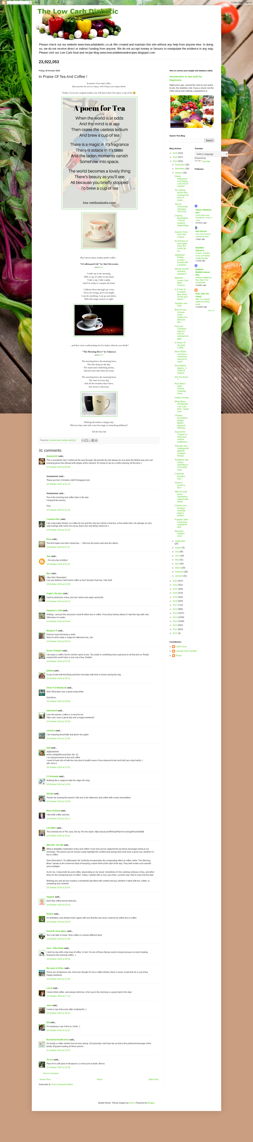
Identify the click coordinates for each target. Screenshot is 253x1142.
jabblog (50, 670)
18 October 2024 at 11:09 (58, 738)
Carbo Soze (181, 646)
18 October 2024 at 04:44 (58, 621)
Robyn (179, 655)
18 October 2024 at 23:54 (58, 922)
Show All (211, 310)
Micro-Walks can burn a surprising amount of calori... (181, 356)
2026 (175, 153)
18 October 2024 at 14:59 (58, 784)
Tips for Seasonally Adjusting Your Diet (181, 208)
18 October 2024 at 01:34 (58, 530)
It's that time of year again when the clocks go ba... (181, 246)
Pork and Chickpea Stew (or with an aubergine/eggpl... (182, 332)
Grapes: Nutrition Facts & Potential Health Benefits (203, 255)
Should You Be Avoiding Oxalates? (182, 271)
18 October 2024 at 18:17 (58, 818)
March (178, 568)
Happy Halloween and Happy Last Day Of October (181, 181)
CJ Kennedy (52, 776)
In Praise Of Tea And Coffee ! (180, 345)
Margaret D (51, 630)
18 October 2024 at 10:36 (58, 721)
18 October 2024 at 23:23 (58, 905)
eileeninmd (51, 710)
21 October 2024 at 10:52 (58, 1050)
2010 (175, 633)
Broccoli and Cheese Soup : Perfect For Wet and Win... (181, 316)
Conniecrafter (53, 519)
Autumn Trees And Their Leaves (181, 234)
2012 (175, 625)
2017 (175, 605)
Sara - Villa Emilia (55, 948)
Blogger (151, 1103)
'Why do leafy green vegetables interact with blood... (181, 496)
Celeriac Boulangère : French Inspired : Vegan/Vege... (182, 221)
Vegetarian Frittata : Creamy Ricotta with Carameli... (181, 260)
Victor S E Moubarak (56, 688)
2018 (175, 601)
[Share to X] (89, 440)
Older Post (153, 1079)
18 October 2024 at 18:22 (58, 835)
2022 (175, 585)
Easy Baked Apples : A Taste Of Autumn (180, 369)
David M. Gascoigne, (56, 931)
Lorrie (49, 988)
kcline (132, 1103)
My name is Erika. (55, 968)
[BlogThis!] (86, 440)
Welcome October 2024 (180, 533)
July (177, 551)
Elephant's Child (54, 610)
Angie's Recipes (54, 593)
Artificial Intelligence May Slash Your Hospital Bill (204, 280)
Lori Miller (51, 828)
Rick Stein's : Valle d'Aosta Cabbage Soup (181, 388)
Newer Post (45, 1079)
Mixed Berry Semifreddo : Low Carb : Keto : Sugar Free (182, 406)
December (180, 164)
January (179, 576)
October (179, 173)
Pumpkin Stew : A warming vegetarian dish (182, 523)
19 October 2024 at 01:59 (58, 939)
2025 (175, 157)
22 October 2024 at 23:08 (58, 1067)
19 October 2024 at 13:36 (58, 979)
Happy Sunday (182, 397)
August (178, 547)
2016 (175, 609)
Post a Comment (51, 1073)
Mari (48, 573)
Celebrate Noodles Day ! (180, 476)
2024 (175, 161)
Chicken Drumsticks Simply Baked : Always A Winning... (181, 421)
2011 (175, 629)
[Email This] (83, 440)
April (177, 563)
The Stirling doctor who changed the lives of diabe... (182, 195)
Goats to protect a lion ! (180, 485)
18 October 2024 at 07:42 (58, 661)
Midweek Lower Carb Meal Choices (181, 281)
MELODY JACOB (54, 845)
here (101, 267)
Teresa (49, 1059)
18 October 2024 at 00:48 (58, 467)
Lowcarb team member (186, 651)
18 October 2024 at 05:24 (58, 641)
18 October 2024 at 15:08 (58, 801)
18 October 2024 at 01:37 (58, 547)
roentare (50, 730)
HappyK (50, 897)
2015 (175, 613)
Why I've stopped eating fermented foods (203, 301)
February (179, 572)
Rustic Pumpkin (54, 650)
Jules (49, 1005)
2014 (175, 617)
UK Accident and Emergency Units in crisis (204, 217)
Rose (49, 539)
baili (48, 748)
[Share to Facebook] (93, 440)
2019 (175, 597)
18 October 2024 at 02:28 (58, 584)
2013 (175, 621)
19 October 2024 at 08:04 (58, 959)
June (177, 556)
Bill (48, 1022)
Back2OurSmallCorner (57, 1039)
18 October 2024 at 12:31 (58, 767)
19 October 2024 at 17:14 (58, 996)
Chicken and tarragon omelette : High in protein (181, 510)
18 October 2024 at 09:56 (58, 701)
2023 (175, 581)
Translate (206, 161)
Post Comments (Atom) (62, 1084)
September (180, 541)
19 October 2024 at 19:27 (58, 1030)
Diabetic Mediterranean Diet (203, 272)
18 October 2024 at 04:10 (58, 601)
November (180, 168)
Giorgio (50, 793)
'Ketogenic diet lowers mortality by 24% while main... (181, 465)
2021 (175, 589)
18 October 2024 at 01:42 (58, 564)
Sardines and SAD (181, 304)
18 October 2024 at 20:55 (58, 887)
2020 (175, 593)
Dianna (49, 914)
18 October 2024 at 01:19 (58, 484)
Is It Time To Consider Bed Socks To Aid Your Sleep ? (181, 294)
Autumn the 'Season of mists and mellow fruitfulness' (181, 437)
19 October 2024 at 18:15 (58, 1013)
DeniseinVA (52, 456)
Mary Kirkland (53, 811)
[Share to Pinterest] (96, 440)
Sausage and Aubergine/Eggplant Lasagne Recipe (182, 451)
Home (99, 1079)
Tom (48, 556)
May (177, 560)
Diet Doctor (201, 231)
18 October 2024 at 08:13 (58, 678)
